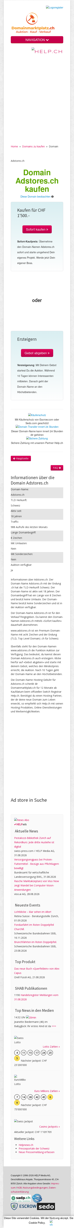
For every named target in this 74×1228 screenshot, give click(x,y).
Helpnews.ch (26, 1145)
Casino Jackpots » (49, 1126)
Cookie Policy (37, 1222)
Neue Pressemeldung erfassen (36, 1152)
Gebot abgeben (36, 353)
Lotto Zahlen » (51, 1046)
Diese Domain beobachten (35, 196)
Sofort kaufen (36, 229)
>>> (54, 1026)
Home (14, 146)
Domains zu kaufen (33, 146)
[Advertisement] (37, 97)
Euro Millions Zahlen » (47, 1091)
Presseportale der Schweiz (34, 1148)
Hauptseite (22, 458)
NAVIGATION (36, 39)
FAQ (56, 467)
